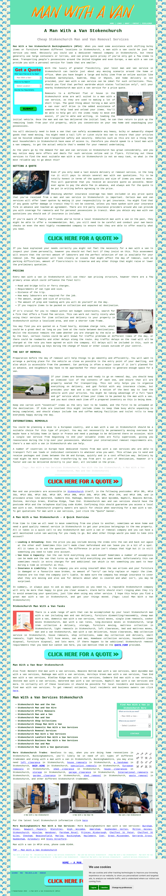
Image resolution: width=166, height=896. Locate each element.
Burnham (147, 826)
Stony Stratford (56, 839)
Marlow (59, 836)
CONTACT (135, 23)
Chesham (27, 836)
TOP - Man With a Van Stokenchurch (35, 850)
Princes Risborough (93, 832)
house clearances (115, 769)
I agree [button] (93, 887)
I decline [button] (104, 887)
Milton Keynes (142, 829)
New (21, 873)
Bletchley (57, 829)
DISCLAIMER (147, 23)
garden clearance (44, 775)
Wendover (50, 832)
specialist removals (84, 766)
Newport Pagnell (35, 829)
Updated (43, 873)
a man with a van (58, 759)
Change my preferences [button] (122, 887)
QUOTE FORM (121, 645)
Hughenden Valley (116, 829)
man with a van (116, 49)
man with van (112, 175)
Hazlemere (90, 836)
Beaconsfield (44, 836)
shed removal (92, 775)
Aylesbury (34, 839)
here (15, 691)
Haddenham (19, 839)
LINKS (119, 23)
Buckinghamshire (95, 826)
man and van (128, 68)
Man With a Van (31, 873)
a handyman (121, 762)
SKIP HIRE (38, 766)
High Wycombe (76, 829)
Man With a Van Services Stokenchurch (48, 697)
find (22, 671)
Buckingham (73, 836)
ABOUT (127, 23)
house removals (77, 762)
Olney (16, 829)
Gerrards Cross (142, 836)
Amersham (95, 829)
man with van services (35, 687)
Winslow (37, 832)
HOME (112, 23)
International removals (133, 772)
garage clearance (80, 772)
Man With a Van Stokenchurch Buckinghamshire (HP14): (48, 46)
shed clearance (63, 769)
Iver (102, 836)
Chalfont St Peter (122, 832)
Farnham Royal (69, 832)
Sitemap (15, 873)
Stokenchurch (76, 491)
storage (37, 772)
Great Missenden (118, 836)
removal (68, 687)
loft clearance (30, 762)
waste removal (138, 775)
